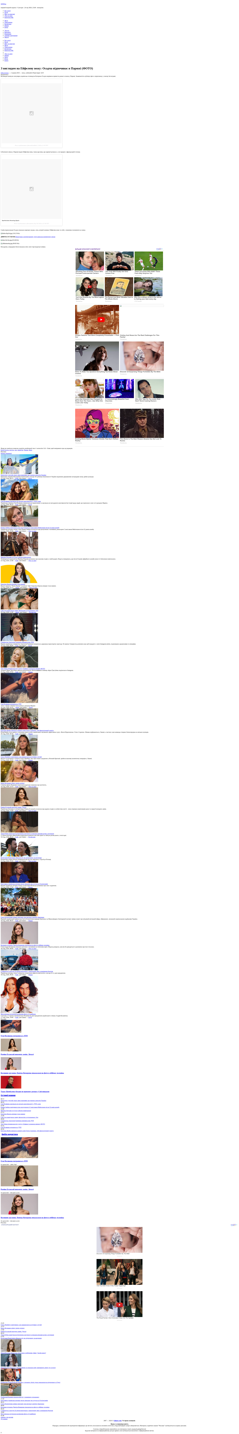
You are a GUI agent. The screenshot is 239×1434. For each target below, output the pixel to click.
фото (30, 450)
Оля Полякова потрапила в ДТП (11, 704)
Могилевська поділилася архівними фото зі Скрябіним (18, 1014)
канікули (20, 450)
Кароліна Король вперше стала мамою (13, 584)
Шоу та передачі (9, 14)
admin (17, 587)
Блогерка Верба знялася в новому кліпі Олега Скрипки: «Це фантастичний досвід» (27, 730)
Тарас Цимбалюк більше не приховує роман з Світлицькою (25, 1092)
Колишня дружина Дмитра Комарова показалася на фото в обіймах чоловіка (25, 945)
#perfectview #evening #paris (10, 220)
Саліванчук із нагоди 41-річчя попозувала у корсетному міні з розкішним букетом (27, 971)
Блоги (6, 60)
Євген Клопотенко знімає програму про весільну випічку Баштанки (22, 917)
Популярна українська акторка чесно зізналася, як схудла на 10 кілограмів (24, 884)
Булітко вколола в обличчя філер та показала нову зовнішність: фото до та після (28, 1367)
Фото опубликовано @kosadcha (24, 145)
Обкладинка (8, 22)
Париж (26, 450)
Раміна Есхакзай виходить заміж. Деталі (13, 807)
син (15, 450)
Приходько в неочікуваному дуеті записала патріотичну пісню (35, 237)
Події (6, 12)
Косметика (7, 24)
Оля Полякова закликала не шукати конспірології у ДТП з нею (21, 501)
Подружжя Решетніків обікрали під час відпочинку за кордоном (21, 858)
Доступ (6, 30)
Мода (6, 20)
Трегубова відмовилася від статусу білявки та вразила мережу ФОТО (23, 668)
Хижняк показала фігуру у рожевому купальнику (20, 1397)
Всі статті (7, 11)
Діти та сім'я (8, 16)
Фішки (6, 25)
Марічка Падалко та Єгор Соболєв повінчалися (16, 557)
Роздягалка (32, 612)
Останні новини (8, 1095)
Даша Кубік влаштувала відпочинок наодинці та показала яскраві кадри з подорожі (27, 833)
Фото (6, 57)
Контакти (7, 32)
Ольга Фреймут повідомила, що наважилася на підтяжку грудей (21, 757)
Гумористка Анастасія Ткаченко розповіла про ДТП (17, 642)
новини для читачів (7, 1417)
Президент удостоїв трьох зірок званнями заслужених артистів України (23, 475)
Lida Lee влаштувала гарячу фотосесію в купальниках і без (19, 610)
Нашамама (7, 34)
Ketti (16, 478)
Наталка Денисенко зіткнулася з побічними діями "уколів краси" (23, 1353)
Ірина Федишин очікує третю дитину (13, 783)
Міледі (6, 37)
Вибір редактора (10, 1134)
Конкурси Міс (8, 17)
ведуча (11, 450)
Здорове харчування (10, 35)
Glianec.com (117, 1420)
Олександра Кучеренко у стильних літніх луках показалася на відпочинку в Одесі (30, 1382)
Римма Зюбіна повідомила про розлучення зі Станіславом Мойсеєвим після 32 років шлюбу (30, 527)
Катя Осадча (5, 450)
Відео (6, 27)
